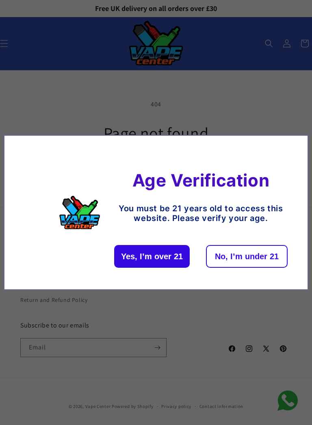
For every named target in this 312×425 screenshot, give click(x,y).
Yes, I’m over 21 (152, 256)
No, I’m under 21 (247, 256)
